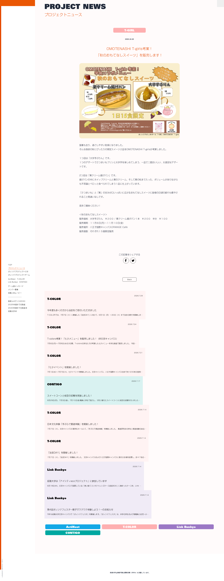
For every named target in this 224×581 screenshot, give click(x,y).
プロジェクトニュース (16, 268)
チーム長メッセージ (15, 286)
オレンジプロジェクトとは (18, 271)
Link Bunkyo (13, 282)
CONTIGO (23, 282)
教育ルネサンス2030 (16, 301)
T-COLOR (21, 279)
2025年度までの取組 (16, 304)
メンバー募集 (13, 289)
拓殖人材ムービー (15, 293)
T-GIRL (129, 30)
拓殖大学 (12, 311)
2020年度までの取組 (17, 308)
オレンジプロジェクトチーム (19, 275)
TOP (10, 265)
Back (129, 279)
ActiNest (12, 279)
